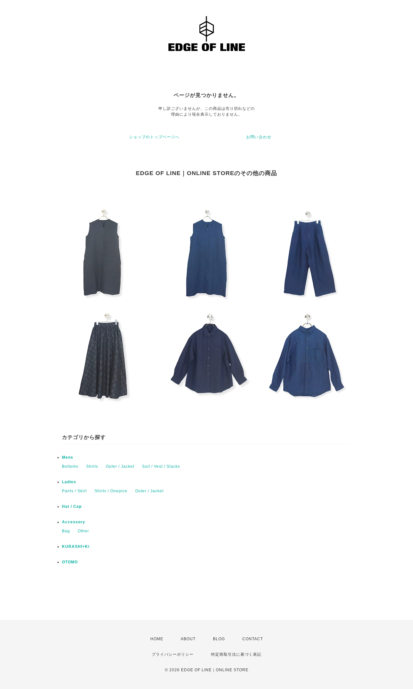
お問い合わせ (258, 137)
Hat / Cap (72, 506)
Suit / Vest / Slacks (161, 466)
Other (83, 531)
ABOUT (188, 639)
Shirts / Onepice (111, 491)
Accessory (73, 522)
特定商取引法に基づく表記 (236, 654)
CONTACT (252, 639)
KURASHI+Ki (75, 546)
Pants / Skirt (74, 491)
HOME (156, 639)
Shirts (92, 466)
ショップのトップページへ (154, 137)
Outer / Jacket (120, 466)
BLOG (219, 639)
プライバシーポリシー (173, 654)
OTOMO (70, 562)
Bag (66, 531)
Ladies (69, 482)
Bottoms (70, 466)
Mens (67, 457)
